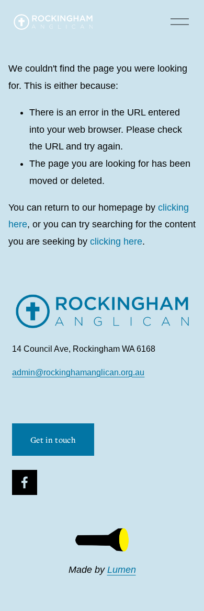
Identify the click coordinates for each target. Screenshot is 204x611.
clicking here (116, 241)
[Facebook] (24, 482)
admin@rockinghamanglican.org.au (78, 372)
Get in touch (53, 439)
